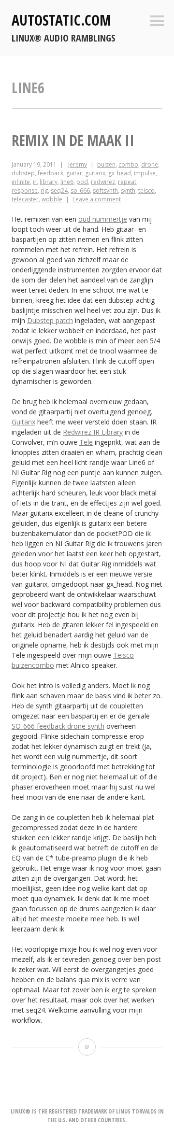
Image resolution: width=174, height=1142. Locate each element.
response (25, 190)
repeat (127, 182)
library (49, 182)
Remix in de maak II (73, 140)
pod (82, 182)
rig (44, 190)
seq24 (59, 190)
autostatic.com (61, 20)
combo (128, 164)
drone (149, 164)
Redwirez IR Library (93, 432)
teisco (146, 190)
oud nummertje (102, 219)
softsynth (105, 190)
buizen (106, 164)
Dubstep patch (50, 320)
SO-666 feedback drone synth (58, 726)
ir (35, 182)
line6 (66, 182)
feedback (50, 173)
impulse (145, 173)
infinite (21, 182)
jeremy (77, 164)
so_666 (80, 190)
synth (128, 190)
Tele (86, 442)
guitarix (95, 173)
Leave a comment (96, 199)
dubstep (23, 173)
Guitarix (23, 421)
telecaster (25, 199)
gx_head (119, 173)
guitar (74, 173)
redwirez (103, 182)
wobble (52, 199)
